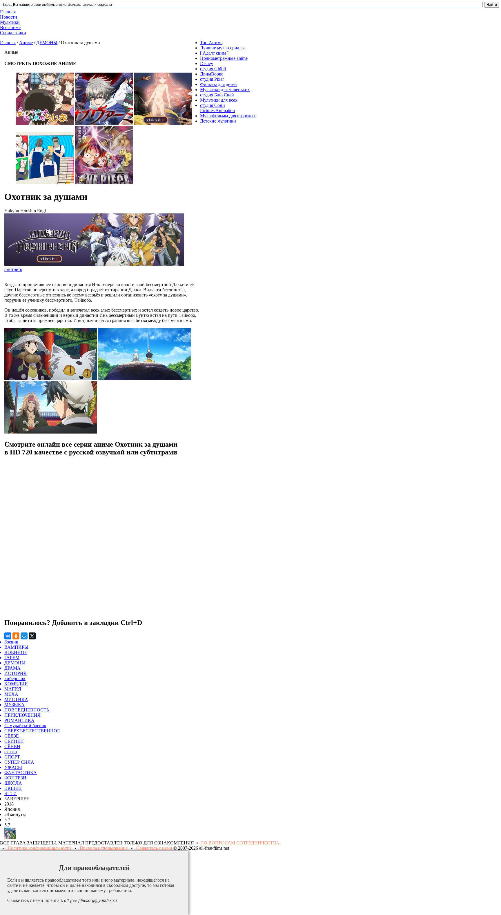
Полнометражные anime (224, 58)
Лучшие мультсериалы (222, 47)
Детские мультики (218, 120)
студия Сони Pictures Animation (217, 108)
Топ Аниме (211, 42)
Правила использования (104, 848)
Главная (8, 42)
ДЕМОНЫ (46, 42)
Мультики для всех (218, 100)
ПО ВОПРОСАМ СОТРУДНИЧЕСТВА (239, 842)
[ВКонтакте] (7, 635)
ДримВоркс (211, 73)
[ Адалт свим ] (214, 53)
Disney (206, 63)
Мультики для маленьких (225, 89)
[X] (32, 635)
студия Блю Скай (217, 94)
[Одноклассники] (15, 635)
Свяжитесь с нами (154, 848)
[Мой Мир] (24, 635)
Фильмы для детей (218, 84)
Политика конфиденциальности (39, 848)
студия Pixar (212, 79)
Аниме (26, 42)
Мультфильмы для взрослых (228, 115)
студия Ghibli (213, 68)
